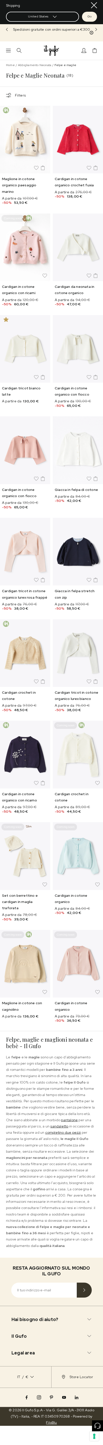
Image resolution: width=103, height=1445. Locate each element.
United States (38, 16)
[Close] (94, 5)
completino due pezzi (63, 1132)
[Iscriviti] (84, 1290)
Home (10, 65)
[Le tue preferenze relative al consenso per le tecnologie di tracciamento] (94, 1436)
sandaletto (59, 1126)
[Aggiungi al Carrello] (42, 168)
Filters (20, 95)
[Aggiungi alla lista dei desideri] (36, 168)
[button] (51, 29)
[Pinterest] (51, 1397)
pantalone (69, 1120)
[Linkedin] (76, 1397)
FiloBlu (51, 1422)
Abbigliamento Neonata (34, 65)
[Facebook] (26, 1397)
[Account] (84, 50)
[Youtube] (64, 1397)
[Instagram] (39, 1397)
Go (90, 16)
